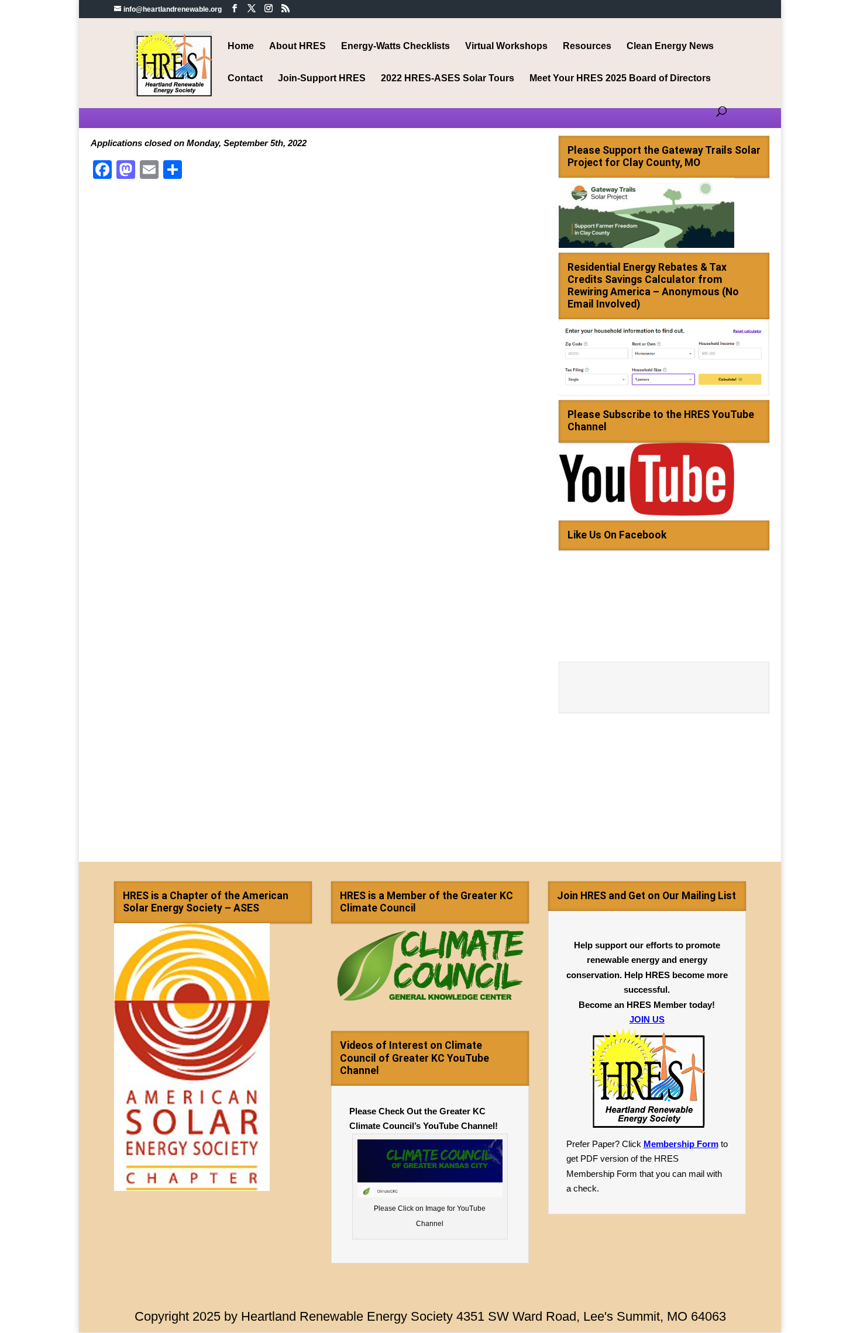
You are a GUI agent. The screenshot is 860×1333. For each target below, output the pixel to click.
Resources (587, 46)
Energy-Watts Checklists (395, 46)
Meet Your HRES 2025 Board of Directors (620, 78)
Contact (245, 78)
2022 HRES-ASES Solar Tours (447, 78)
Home (241, 46)
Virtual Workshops (506, 46)
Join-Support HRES (322, 78)
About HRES (297, 46)
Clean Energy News (670, 46)
